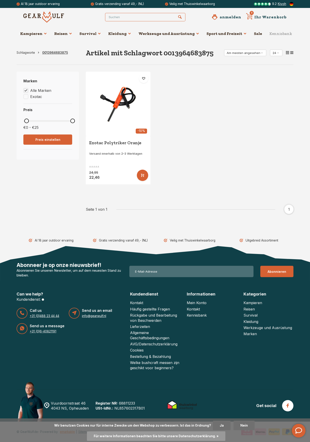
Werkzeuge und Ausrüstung (166, 33)
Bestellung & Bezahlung (150, 356)
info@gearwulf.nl (94, 316)
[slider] (26, 121)
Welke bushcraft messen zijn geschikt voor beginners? (154, 365)
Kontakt (136, 302)
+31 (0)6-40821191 (43, 331)
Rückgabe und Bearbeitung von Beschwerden (153, 317)
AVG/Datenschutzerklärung (153, 344)
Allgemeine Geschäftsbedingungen (149, 335)
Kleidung (117, 33)
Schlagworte (26, 52)
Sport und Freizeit (224, 33)
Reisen (61, 33)
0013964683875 (55, 52)
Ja (222, 425)
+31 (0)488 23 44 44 (44, 316)
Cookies (137, 350)
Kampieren (31, 33)
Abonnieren (277, 272)
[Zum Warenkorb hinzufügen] (142, 175)
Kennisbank (280, 33)
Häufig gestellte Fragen (150, 309)
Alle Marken (40, 90)
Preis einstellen (47, 140)
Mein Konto (197, 302)
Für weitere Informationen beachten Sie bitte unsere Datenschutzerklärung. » (156, 436)
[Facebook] (287, 405)
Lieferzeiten (140, 326)
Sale (258, 33)
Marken (250, 334)
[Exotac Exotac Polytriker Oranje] (118, 104)
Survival (87, 33)
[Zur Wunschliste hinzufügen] (143, 78)
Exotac (36, 96)
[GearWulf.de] (50, 17)
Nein (244, 425)
